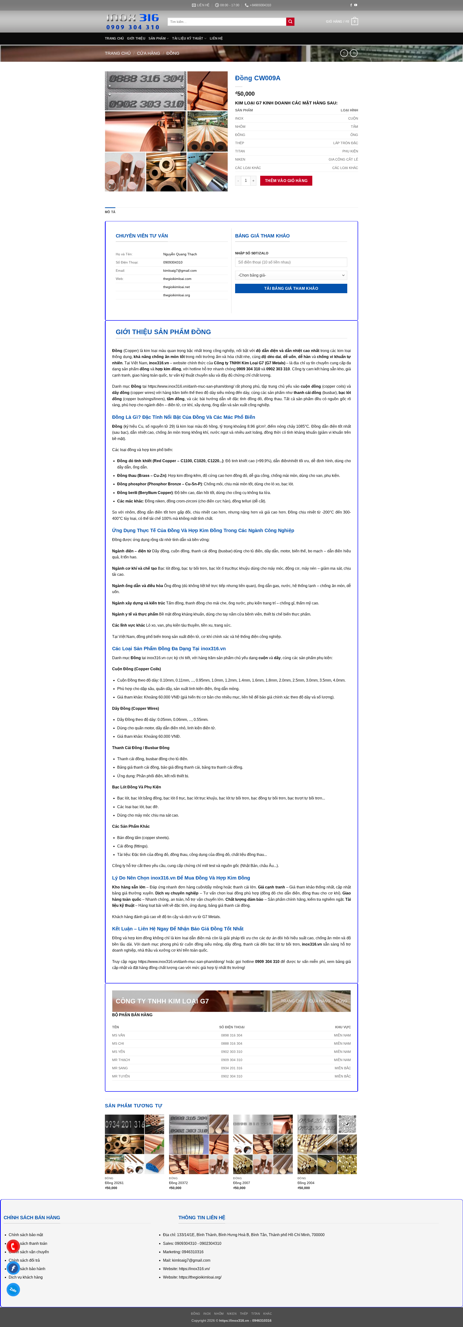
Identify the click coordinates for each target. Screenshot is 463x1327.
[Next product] (344, 53)
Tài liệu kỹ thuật (187, 38)
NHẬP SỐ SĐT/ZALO (251, 253)
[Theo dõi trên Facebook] (351, 5)
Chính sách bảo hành (27, 1269)
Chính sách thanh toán (28, 1243)
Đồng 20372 (178, 1183)
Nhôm (219, 1313)
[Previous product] (353, 53)
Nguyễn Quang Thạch (180, 254)
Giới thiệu (136, 38)
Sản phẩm (157, 38)
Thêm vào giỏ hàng (286, 181)
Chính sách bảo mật (26, 1235)
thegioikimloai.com (177, 279)
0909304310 (173, 262)
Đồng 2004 (306, 1183)
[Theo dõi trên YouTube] (355, 5)
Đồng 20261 (114, 1183)
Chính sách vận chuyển (29, 1252)
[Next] (356, 1156)
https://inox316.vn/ (194, 1269)
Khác (267, 1313)
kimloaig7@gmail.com (180, 270)
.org (187, 295)
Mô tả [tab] (110, 212)
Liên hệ (216, 38)
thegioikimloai (173, 287)
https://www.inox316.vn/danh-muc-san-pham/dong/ (191, 386)
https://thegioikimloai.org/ (200, 1277)
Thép (244, 1313)
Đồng (172, 53)
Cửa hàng (148, 53)
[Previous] (105, 1156)
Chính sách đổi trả (24, 1260)
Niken (232, 1313)
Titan (255, 1313)
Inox (207, 1313)
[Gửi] (290, 22)
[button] (342, 21)
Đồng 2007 (241, 1183)
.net (187, 287)
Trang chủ (114, 38)
